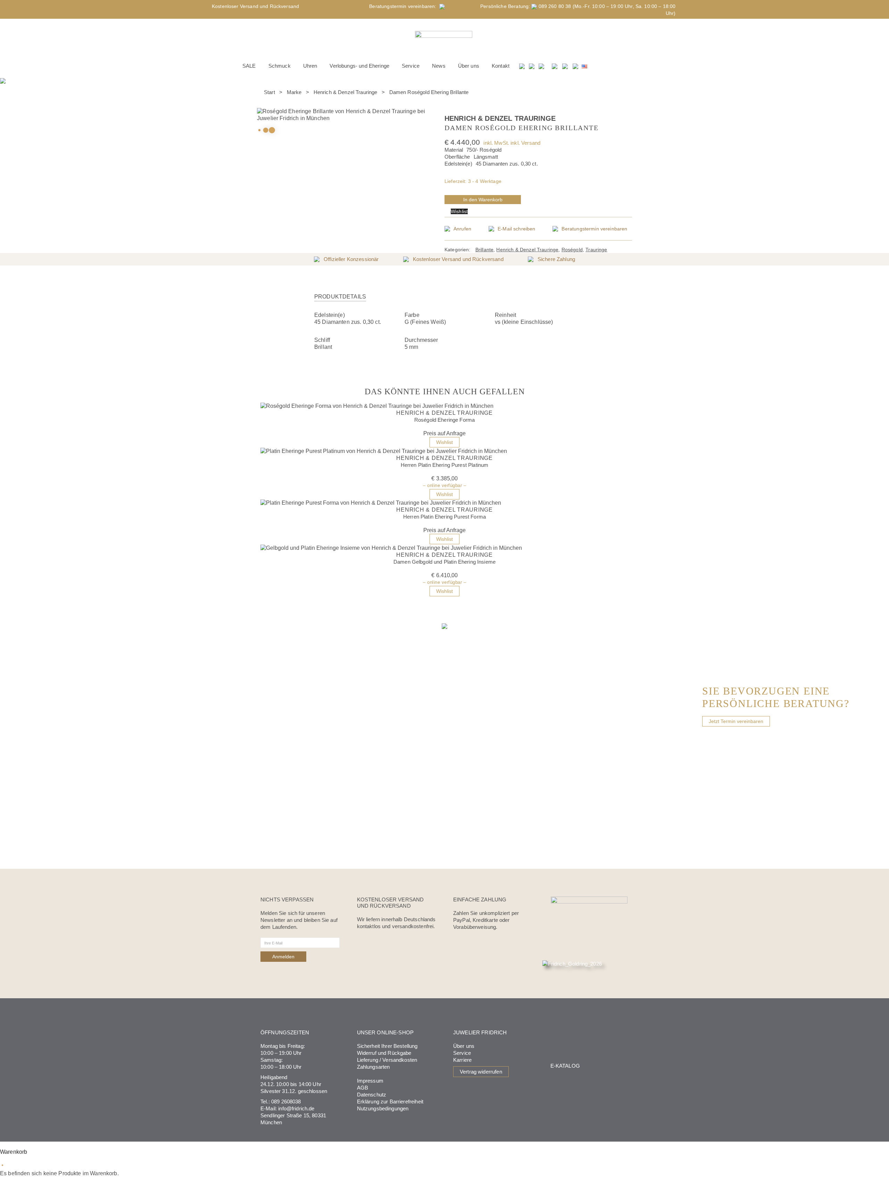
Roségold (572, 249)
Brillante (484, 249)
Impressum (370, 1081)
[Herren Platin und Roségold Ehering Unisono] (446, 111)
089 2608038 (286, 1101)
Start (269, 92)
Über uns (463, 1046)
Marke (294, 92)
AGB (362, 1088)
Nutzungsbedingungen (383, 1108)
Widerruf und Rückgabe (384, 1053)
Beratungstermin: (404, 6)
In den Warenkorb (482, 199)
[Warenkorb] (542, 65)
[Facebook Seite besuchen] (554, 65)
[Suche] (522, 65)
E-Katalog (565, 1066)
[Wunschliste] (532, 65)
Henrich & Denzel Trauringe (345, 92)
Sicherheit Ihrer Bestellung (387, 1046)
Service (462, 1053)
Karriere (462, 1060)
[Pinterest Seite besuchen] (575, 65)
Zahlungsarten (373, 1067)
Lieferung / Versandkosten (387, 1060)
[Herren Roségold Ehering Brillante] (451, 111)
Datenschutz (372, 1095)
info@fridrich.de (296, 1108)
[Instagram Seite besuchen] (565, 65)
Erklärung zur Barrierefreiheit (390, 1101)
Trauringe (596, 249)
